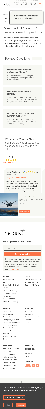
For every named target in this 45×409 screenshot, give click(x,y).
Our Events (29, 314)
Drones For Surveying (11, 322)
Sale (4, 282)
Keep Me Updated (23, 211)
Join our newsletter (22, 254)
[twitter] (33, 365)
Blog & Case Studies (11, 349)
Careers (28, 319)
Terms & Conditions (33, 279)
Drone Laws (7, 351)
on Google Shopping (11, 162)
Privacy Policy (14, 269)
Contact (28, 322)
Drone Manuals (9, 368)
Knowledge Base (9, 365)
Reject (8, 405)
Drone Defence (9, 299)
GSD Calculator (9, 354)
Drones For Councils (11, 328)
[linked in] (26, 365)
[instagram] (37, 365)
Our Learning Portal (32, 317)
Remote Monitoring (10, 301)
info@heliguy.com (32, 357)
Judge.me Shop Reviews (16, 178)
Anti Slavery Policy (32, 282)
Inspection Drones (10, 325)
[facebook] (29, 365)
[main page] (7, 3)
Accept (21, 405)
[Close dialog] (44, 194)
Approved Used (9, 279)
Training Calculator (10, 357)
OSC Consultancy (10, 290)
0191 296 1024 (30, 349)
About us (28, 311)
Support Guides (9, 362)
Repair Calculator (10, 360)
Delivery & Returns (32, 285)
